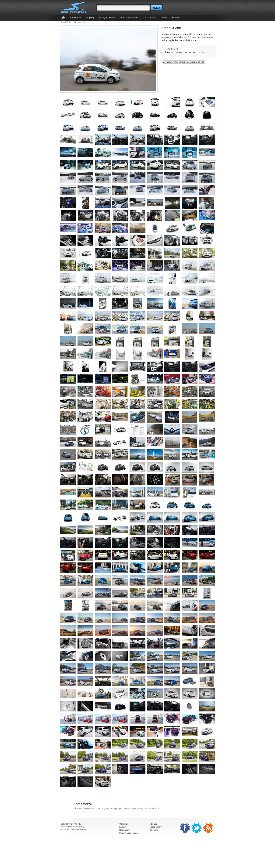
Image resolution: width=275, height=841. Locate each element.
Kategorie (154, 830)
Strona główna (63, 18)
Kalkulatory (149, 17)
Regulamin (124, 830)
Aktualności (75, 17)
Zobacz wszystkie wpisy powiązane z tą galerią (183, 62)
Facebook (185, 828)
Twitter (197, 828)
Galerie (163, 17)
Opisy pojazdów (107, 17)
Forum (175, 17)
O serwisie (123, 824)
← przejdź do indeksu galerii (72, 22)
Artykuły (90, 17)
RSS (208, 828)
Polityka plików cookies (129, 833)
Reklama (153, 824)
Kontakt (122, 827)
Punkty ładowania (129, 17)
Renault (174, 52)
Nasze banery (156, 827)
